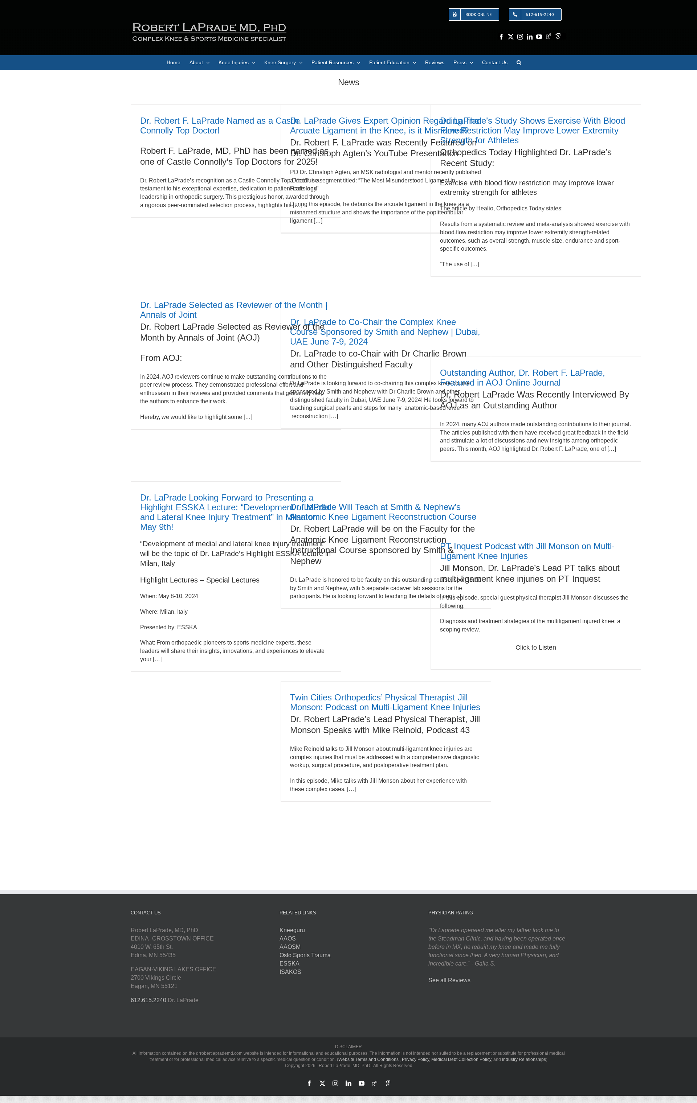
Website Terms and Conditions (368, 1059)
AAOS (288, 938)
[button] (519, 62)
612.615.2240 (148, 1000)
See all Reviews (449, 980)
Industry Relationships (524, 1059)
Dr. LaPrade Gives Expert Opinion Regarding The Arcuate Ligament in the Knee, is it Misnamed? (385, 125)
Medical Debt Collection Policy (461, 1059)
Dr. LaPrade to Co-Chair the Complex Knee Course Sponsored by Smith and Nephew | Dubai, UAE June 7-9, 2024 (385, 331)
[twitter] (511, 37)
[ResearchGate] (548, 36)
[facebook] (501, 37)
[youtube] (539, 37)
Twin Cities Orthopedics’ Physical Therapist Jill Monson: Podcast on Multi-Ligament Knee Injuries (385, 702)
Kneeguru (292, 930)
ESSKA (289, 963)
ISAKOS (290, 972)
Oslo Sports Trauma (305, 955)
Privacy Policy (415, 1059)
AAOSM (290, 947)
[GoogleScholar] (558, 36)
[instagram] (520, 37)
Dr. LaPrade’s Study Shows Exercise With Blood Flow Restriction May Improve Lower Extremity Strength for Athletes (532, 130)
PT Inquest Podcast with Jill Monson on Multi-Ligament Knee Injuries (527, 551)
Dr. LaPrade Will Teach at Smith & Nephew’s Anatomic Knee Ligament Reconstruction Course (383, 512)
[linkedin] (530, 37)
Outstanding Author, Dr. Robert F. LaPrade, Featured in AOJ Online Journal (522, 377)
